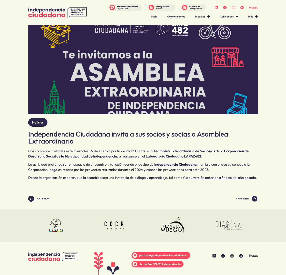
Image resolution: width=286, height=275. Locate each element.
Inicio (154, 16)
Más (250, 16)
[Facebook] (224, 7)
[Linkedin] (216, 7)
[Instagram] (233, 7)
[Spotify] (242, 7)
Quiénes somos (176, 16)
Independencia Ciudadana (175, 164)
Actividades (227, 16)
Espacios (200, 16)
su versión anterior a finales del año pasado (222, 177)
